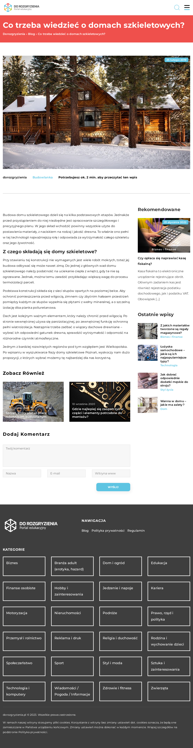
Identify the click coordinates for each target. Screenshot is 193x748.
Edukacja (159, 563)
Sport (59, 663)
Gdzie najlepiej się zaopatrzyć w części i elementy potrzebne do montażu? (97, 413)
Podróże (110, 613)
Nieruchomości (67, 613)
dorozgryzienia (15, 177)
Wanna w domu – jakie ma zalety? (173, 403)
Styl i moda (112, 663)
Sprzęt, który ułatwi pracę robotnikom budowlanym (26, 415)
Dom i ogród (114, 563)
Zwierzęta (159, 688)
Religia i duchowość (120, 638)
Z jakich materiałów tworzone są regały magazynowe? (175, 329)
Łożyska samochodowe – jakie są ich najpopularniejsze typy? (173, 354)
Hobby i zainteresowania (68, 591)
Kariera (157, 588)
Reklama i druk (67, 638)
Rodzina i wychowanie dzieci (167, 641)
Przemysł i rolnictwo (23, 638)
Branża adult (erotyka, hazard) (69, 566)
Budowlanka (43, 177)
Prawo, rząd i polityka (162, 616)
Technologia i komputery (17, 691)
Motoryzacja (16, 613)
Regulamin (136, 530)
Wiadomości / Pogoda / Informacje (72, 691)
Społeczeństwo (19, 663)
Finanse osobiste (20, 588)
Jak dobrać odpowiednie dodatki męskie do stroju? (174, 380)
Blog (85, 530)
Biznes (12, 563)
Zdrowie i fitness (117, 688)
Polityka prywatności (108, 530)
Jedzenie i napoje (118, 588)
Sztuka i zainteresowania (165, 666)
